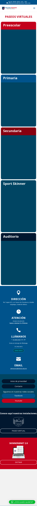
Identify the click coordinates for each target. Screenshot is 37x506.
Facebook (19, 395)
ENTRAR (18, 462)
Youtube (18, 400)
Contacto (18, 386)
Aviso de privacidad (18, 381)
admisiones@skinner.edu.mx (18, 368)
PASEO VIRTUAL (18, 431)
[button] (22, 502)
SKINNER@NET (16, 443)
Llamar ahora (19, 350)
